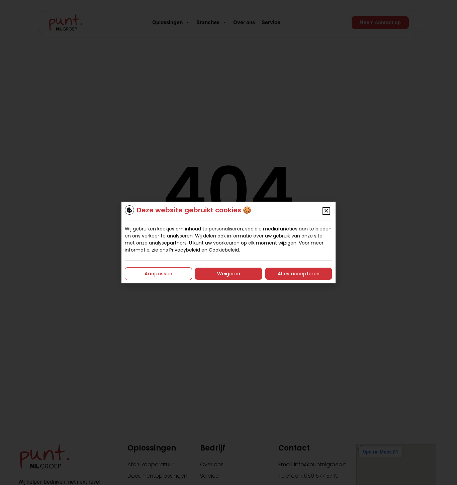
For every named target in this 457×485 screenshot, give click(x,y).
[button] (326, 210)
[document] (228, 242)
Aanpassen (158, 273)
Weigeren (228, 273)
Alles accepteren (298, 273)
